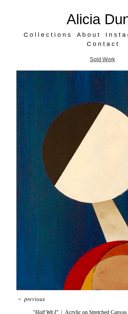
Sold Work (102, 59)
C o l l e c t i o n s (53, 34)
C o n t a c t (102, 44)
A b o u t (90, 34)
